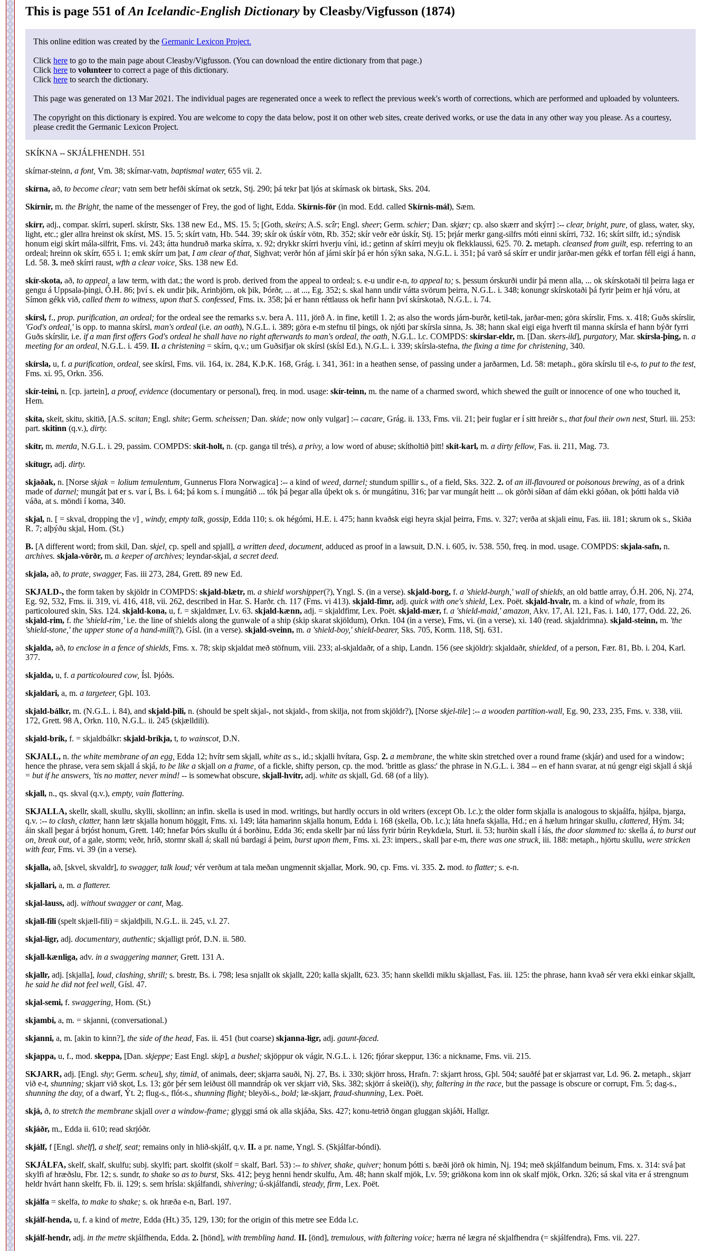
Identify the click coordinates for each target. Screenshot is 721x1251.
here (60, 60)
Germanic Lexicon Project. (206, 41)
